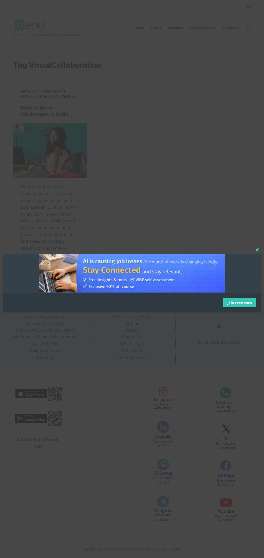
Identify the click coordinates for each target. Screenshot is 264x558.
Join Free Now (239, 302)
